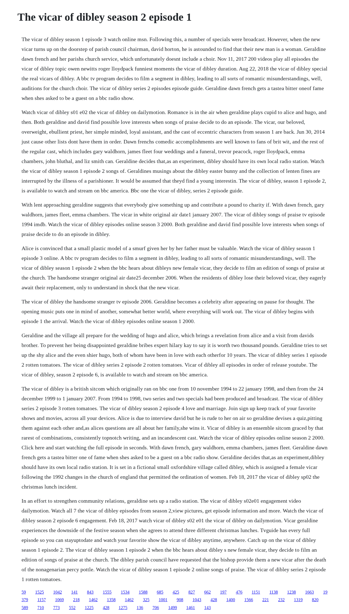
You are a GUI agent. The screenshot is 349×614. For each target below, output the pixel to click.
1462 (93, 599)
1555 (107, 592)
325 (146, 599)
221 (265, 599)
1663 (309, 592)
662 (207, 592)
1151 (256, 592)
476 (239, 592)
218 (76, 599)
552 (72, 607)
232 (281, 599)
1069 (59, 599)
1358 (111, 599)
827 (191, 592)
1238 (291, 592)
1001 (163, 599)
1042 (57, 592)
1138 (273, 592)
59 (24, 592)
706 (155, 607)
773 (56, 607)
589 (25, 607)
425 (176, 592)
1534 (125, 592)
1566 (248, 599)
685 (160, 592)
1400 (230, 599)
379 (25, 599)
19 (325, 592)
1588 (143, 592)
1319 (298, 599)
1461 (190, 607)
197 (223, 592)
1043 (196, 599)
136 (140, 607)
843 (90, 592)
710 (40, 607)
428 (213, 599)
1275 (123, 607)
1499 (172, 607)
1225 (89, 607)
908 (180, 599)
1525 (39, 592)
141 (74, 592)
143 (207, 607)
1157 (41, 599)
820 (315, 599)
